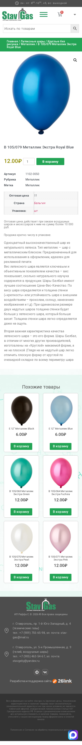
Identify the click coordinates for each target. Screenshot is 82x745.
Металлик (28, 44)
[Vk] (45, 672)
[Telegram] (37, 672)
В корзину (50, 161)
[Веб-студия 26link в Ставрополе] (62, 681)
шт (36, 210)
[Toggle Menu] (44, 14)
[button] (75, 60)
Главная (12, 41)
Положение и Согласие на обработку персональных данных (41, 730)
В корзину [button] (21, 446)
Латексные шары (33, 41)
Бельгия (39, 203)
